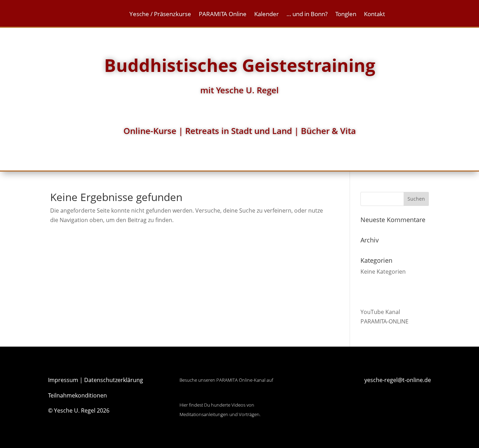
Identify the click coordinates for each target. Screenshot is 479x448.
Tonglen (345, 15)
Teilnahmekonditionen (77, 395)
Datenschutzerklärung (113, 380)
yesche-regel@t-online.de (397, 380)
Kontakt (374, 15)
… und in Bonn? (307, 15)
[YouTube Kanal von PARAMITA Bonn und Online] (206, 395)
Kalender (266, 15)
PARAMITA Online (223, 15)
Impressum (63, 380)
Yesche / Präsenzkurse (160, 15)
